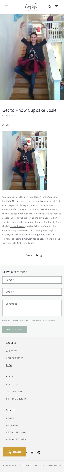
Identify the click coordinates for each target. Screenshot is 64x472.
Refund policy (25, 465)
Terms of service (54, 465)
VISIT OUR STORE (14, 358)
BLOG (9, 365)
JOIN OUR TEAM (14, 391)
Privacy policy (39, 465)
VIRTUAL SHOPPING (16, 432)
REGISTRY (11, 418)
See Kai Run (51, 217)
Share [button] (9, 124)
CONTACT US (12, 384)
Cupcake (12, 465)
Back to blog (34, 255)
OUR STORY (11, 351)
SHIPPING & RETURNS (17, 398)
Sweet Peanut (17, 226)
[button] (6, 6)
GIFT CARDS (12, 425)
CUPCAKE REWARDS (16, 439)
